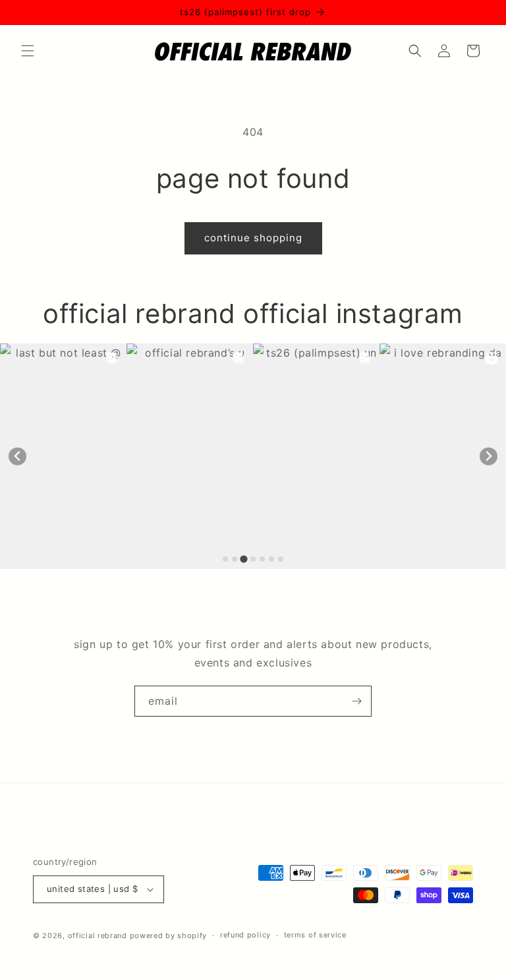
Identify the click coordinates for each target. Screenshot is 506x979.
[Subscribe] (356, 701)
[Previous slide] (17, 456)
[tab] (225, 559)
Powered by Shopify (169, 935)
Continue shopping (253, 237)
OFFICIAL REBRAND (97, 935)
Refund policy (245, 934)
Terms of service (315, 934)
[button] (27, 50)
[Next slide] (488, 456)
